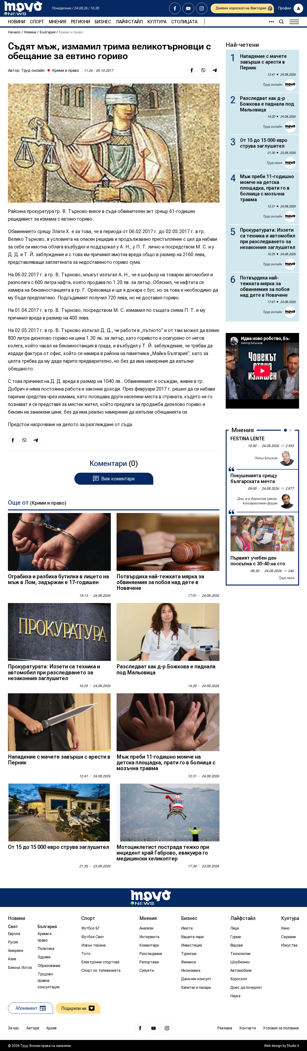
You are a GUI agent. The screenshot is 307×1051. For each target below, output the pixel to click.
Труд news (274, 163)
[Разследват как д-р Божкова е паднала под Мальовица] (168, 632)
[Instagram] (201, 8)
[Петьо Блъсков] (286, 458)
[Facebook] (175, 8)
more (269, 21)
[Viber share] (203, 70)
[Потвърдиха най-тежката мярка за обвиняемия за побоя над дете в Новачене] (168, 542)
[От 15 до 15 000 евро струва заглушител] (59, 812)
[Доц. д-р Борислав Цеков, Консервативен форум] (286, 501)
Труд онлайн (33, 70)
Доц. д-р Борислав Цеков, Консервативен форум (257, 500)
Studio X (293, 1046)
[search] (281, 21)
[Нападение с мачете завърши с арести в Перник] (59, 722)
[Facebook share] (191, 70)
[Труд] (150, 897)
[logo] (23, 8)
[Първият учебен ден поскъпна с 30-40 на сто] (262, 533)
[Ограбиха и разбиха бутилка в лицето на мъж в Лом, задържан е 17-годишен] (59, 542)
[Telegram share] (214, 70)
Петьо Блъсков (265, 458)
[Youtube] (188, 8)
